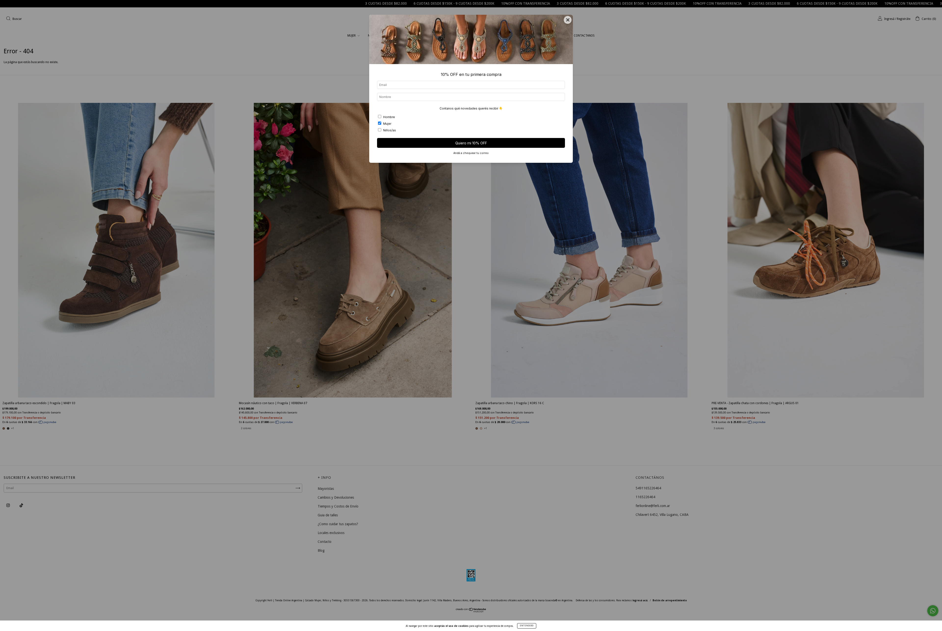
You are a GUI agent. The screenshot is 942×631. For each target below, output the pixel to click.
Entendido (527, 626)
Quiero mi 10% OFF (471, 143)
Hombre (389, 117)
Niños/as (389, 130)
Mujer (387, 123)
